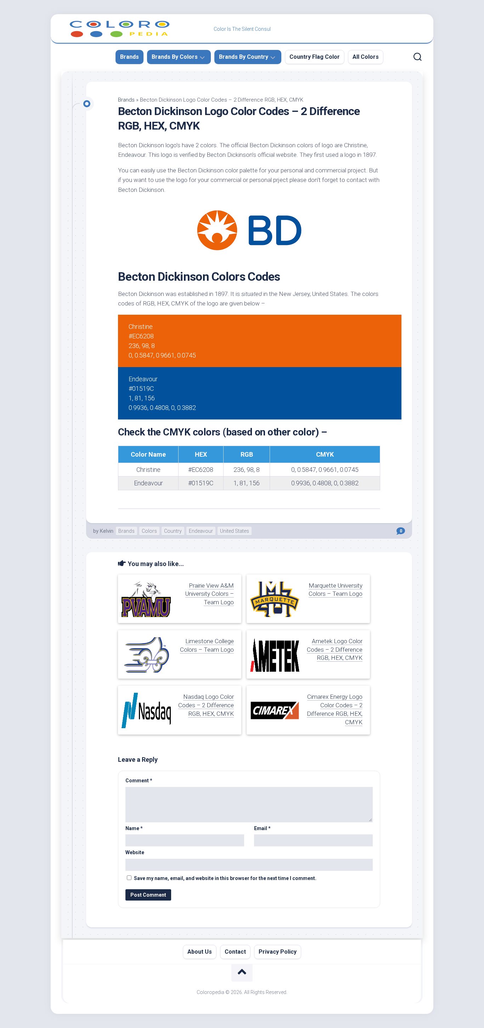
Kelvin (106, 531)
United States (234, 531)
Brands (129, 56)
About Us (199, 951)
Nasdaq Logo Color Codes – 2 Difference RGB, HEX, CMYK (206, 705)
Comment (138, 780)
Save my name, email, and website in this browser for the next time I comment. (225, 878)
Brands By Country (243, 56)
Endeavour (201, 531)
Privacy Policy (278, 951)
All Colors (366, 56)
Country (173, 531)
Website (134, 852)
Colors (149, 531)
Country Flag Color (314, 56)
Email (262, 828)
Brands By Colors (175, 56)
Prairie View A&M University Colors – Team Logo (209, 594)
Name (134, 828)
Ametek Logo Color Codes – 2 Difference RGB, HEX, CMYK (334, 650)
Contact (235, 951)
